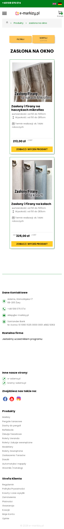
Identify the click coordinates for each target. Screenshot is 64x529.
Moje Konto (8, 514)
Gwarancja (8, 505)
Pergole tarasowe (12, 421)
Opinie (5, 518)
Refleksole (8, 429)
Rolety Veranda (10, 438)
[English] (55, 3)
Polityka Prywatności (13, 488)
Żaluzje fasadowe (12, 434)
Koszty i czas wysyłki (13, 493)
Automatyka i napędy (14, 463)
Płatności (7, 501)
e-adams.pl (13, 378)
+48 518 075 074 (11, 2)
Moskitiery (7, 446)
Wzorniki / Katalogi (12, 467)
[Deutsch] (60, 3)
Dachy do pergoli (11, 425)
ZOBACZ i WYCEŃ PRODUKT (32, 149)
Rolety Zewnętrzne (12, 450)
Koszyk (60, 14)
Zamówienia (9, 497)
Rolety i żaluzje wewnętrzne (17, 442)
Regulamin (8, 484)
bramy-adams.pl (16, 382)
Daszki (5, 459)
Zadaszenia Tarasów (13, 455)
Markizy (6, 417)
